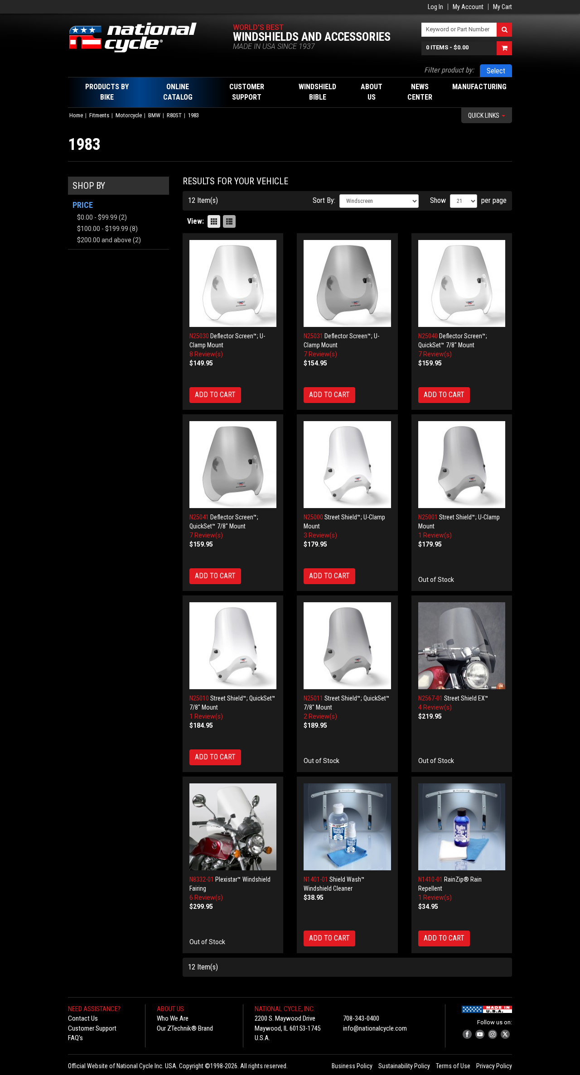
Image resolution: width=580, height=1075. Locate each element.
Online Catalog (178, 91)
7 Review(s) (320, 354)
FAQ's (75, 1038)
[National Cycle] (137, 38)
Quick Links (484, 115)
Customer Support (92, 1028)
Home (76, 115)
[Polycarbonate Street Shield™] (347, 465)
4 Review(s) (435, 707)
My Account (468, 6)
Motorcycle (129, 115)
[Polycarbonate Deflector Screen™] (233, 283)
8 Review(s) (206, 354)
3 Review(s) (320, 535)
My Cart (502, 6)
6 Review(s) (206, 897)
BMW (154, 115)
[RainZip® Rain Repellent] (462, 827)
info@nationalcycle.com (375, 1028)
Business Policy (352, 1066)
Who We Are (172, 1018)
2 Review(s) (320, 716)
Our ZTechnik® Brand (185, 1028)
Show (438, 200)
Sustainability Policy (404, 1066)
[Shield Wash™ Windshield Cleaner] (347, 827)
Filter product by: (449, 70)
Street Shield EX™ (466, 698)
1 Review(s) (435, 535)
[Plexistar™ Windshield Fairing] (233, 827)
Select (496, 71)
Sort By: (324, 200)
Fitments (99, 115)
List (229, 221)
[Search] (504, 30)
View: (195, 221)
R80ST (174, 115)
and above (104, 240)
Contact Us (83, 1018)
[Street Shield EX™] (462, 646)
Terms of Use (453, 1066)
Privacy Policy (494, 1066)
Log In (435, 6)
